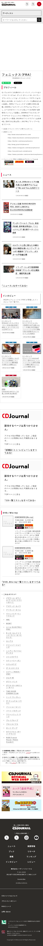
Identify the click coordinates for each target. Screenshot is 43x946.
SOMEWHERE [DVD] (23, 548)
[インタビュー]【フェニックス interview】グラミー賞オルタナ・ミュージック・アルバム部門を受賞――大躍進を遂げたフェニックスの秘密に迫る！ (31, 361)
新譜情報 (31, 846)
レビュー (31, 861)
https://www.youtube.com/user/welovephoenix (25, 154)
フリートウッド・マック (13, 715)
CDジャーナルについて (10, 896)
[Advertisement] (21, 47)
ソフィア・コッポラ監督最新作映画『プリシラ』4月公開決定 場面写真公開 (27, 270)
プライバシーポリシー (9, 901)
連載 (11, 856)
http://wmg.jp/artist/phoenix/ (18, 144)
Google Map (21, 879)
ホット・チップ (11, 728)
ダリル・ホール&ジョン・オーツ (14, 686)
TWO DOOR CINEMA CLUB (12, 692)
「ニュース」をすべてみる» (14, 285)
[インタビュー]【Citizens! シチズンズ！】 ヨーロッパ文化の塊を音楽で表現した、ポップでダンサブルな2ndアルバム (10, 325)
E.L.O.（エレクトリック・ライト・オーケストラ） (14, 635)
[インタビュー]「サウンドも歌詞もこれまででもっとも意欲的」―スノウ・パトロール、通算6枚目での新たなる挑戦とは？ (10, 360)
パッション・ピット (13, 707)
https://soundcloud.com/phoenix (20, 151)
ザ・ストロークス (12, 668)
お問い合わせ (6, 912)
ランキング (31, 856)
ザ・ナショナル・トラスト (14, 702)
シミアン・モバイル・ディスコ (14, 652)
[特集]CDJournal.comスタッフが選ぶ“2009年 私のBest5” (10, 391)
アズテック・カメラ (13, 606)
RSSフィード (6, 906)
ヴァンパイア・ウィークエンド (13, 615)
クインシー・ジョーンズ (13, 646)
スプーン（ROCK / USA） (13, 673)
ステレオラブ (11, 664)
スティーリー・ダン (13, 660)
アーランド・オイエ (13, 610)
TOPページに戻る (12, 444)
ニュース (11, 846)
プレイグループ (12, 720)
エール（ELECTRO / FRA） (14, 628)
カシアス (9, 641)
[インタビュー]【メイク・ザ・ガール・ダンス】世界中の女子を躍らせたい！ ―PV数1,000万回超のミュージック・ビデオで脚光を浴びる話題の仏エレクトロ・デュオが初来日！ (31, 327)
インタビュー (11, 861)
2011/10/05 (23, 522)
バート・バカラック (13, 711)
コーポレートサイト (21, 883)
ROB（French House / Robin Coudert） (12, 739)
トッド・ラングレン (13, 697)
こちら (28, 752)
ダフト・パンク (11, 681)
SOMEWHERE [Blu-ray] (24, 517)
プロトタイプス (12, 724)
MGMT (9, 623)
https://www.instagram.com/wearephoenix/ (24, 148)
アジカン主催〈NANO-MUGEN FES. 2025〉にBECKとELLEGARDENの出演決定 (23, 206)
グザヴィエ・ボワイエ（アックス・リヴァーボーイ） (14, 600)
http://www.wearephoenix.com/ (19, 134)
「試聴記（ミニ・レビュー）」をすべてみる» (21, 451)
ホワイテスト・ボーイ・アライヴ (13, 732)
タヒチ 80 (10, 678)
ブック (12, 851)
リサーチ (31, 851)
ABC (8, 619)
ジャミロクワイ (12, 657)
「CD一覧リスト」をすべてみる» (20, 500)
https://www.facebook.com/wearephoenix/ (23, 138)
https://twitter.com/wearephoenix (20, 141)
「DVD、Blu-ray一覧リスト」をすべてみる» (21, 583)
